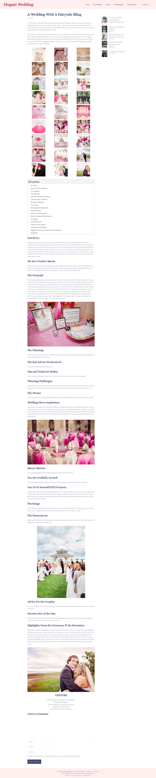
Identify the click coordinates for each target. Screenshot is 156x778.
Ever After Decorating (66, 704)
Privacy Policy (87, 775)
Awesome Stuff (131, 4)
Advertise (89, 771)
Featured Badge (80, 771)
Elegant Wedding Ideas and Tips (85, 773)
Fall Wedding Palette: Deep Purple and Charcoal (116, 44)
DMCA (67, 775)
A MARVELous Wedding (117, 51)
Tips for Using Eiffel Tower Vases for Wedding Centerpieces (116, 19)
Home (87, 4)
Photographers (119, 4)
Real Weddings (97, 4)
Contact (96, 771)
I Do (79, 511)
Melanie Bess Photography (66, 700)
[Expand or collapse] (92, 181)
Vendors (108, 4)
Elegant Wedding (18, 4)
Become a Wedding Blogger (65, 771)
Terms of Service (76, 775)
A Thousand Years (82, 508)
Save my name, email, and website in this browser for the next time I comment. (54, 756)
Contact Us (145, 4)
